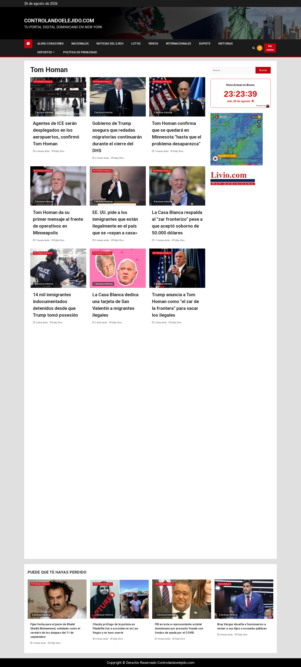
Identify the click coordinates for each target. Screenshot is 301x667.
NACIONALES (80, 43)
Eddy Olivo (59, 151)
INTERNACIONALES (178, 43)
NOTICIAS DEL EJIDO (110, 43)
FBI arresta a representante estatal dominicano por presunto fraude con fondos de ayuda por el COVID (179, 628)
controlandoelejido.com (59, 20)
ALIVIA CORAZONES (50, 43)
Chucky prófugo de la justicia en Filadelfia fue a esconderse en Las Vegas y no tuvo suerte (115, 628)
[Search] (253, 48)
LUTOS (136, 43)
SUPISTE (204, 43)
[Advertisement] (240, 215)
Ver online (270, 48)
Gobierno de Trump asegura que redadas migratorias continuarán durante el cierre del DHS (117, 137)
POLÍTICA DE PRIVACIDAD (80, 52)
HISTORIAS (225, 43)
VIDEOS (153, 43)
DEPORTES (44, 52)
